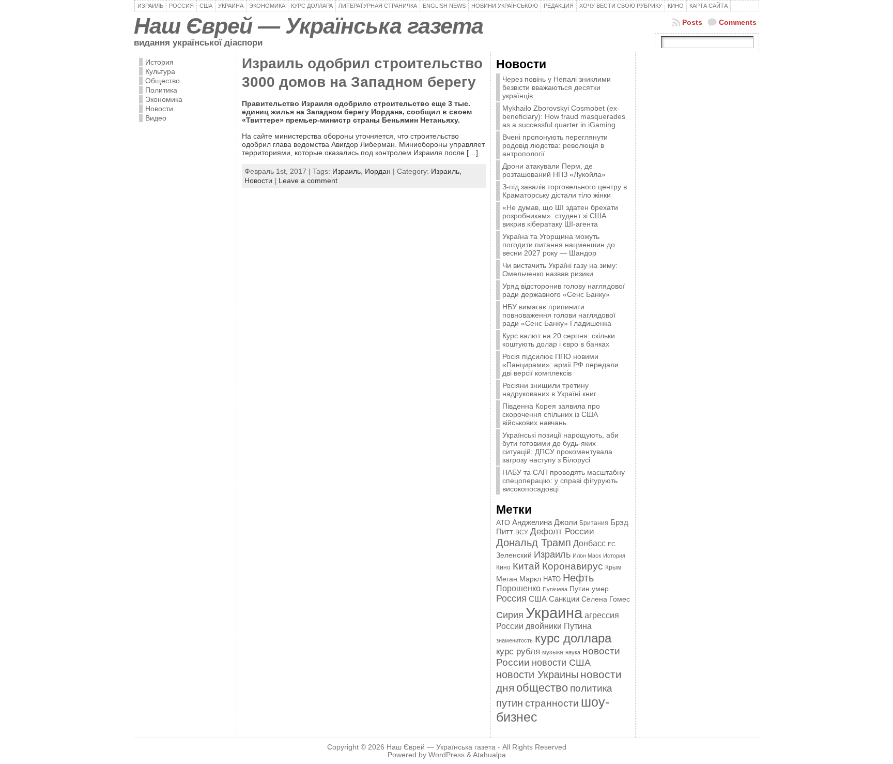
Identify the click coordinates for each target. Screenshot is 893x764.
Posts (692, 22)
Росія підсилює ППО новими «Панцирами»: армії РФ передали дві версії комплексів (560, 364)
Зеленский (514, 555)
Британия (593, 523)
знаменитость (514, 640)
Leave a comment (308, 180)
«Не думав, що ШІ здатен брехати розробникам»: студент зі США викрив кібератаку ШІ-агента (560, 215)
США (538, 598)
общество (542, 687)
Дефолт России (562, 531)
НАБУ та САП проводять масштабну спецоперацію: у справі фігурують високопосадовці (563, 480)
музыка (552, 652)
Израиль (346, 171)
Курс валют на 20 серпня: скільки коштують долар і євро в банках (558, 340)
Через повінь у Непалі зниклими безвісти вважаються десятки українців (556, 87)
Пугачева (555, 589)
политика (591, 688)
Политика (161, 90)
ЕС (611, 544)
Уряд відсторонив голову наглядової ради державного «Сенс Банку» (563, 290)
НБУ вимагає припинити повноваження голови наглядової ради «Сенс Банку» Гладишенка (558, 315)
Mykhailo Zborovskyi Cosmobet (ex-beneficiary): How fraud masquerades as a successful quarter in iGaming (563, 116)
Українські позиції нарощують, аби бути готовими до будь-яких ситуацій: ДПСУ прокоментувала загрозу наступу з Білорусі (560, 447)
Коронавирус (572, 566)
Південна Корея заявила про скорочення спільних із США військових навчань (551, 414)
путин (509, 703)
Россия (511, 598)
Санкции (564, 599)
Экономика (163, 99)
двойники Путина (559, 626)
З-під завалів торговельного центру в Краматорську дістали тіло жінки (564, 191)
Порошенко (518, 588)
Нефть (578, 577)
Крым (613, 567)
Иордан (378, 171)
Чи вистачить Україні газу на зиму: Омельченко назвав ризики (560, 269)
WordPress (446, 755)
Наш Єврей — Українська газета (308, 25)
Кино (503, 567)
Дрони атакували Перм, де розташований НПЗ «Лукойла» (554, 170)
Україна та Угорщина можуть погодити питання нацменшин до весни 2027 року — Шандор (558, 244)
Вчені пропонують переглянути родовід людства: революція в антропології (555, 145)
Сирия (510, 614)
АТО (503, 522)
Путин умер (589, 589)
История (159, 62)
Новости (159, 108)
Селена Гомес (605, 599)
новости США (561, 662)
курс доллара (573, 638)
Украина (554, 612)
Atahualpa (489, 755)
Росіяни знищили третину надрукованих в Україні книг (549, 389)
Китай (526, 566)
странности (552, 703)
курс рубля (518, 651)
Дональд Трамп (533, 542)
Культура (160, 71)
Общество (162, 81)
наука (572, 652)
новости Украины (537, 674)
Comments (738, 22)
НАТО (552, 579)
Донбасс (589, 543)
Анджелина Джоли (544, 522)
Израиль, (446, 171)
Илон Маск (587, 555)
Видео (155, 118)
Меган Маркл (518, 579)
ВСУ (521, 532)
